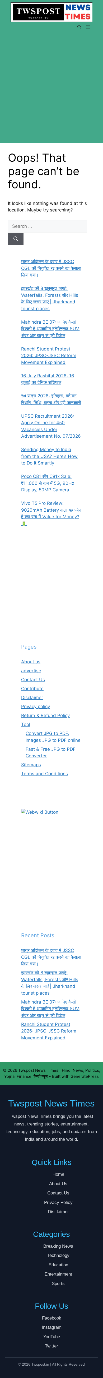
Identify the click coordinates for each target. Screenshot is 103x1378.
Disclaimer (32, 697)
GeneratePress (85, 1076)
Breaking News (58, 1246)
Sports (58, 1283)
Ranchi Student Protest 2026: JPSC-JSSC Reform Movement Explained (48, 1031)
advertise (31, 670)
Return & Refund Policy (45, 715)
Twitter (51, 1346)
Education (58, 1264)
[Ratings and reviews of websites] (39, 812)
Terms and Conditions (44, 773)
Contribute (32, 688)
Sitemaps (31, 764)
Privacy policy (35, 706)
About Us (58, 1183)
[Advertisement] (51, 90)
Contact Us (33, 679)
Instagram (52, 1327)
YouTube (51, 1336)
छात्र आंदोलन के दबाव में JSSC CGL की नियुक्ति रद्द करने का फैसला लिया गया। (51, 957)
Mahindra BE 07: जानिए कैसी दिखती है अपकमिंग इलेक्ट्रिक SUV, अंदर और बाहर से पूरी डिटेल (50, 1008)
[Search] (16, 239)
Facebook (51, 1318)
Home (58, 1174)
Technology (58, 1255)
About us (30, 661)
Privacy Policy (58, 1202)
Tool (25, 724)
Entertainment (58, 1274)
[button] (79, 27)
